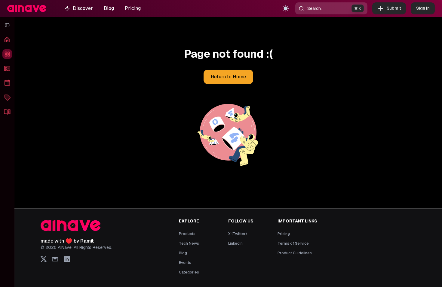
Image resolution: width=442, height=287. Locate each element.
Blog (109, 8)
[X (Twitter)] (44, 259)
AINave (65, 247)
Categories (189, 272)
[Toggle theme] (285, 8)
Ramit (87, 241)
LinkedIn (235, 243)
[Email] (55, 259)
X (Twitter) (237, 233)
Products (187, 233)
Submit (394, 8)
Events (185, 262)
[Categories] (7, 97)
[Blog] (7, 111)
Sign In (423, 8)
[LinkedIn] (67, 259)
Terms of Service (293, 243)
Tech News (189, 243)
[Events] (7, 83)
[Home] (7, 39)
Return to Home (228, 77)
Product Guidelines (295, 253)
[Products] (7, 54)
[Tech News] (7, 68)
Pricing (133, 8)
